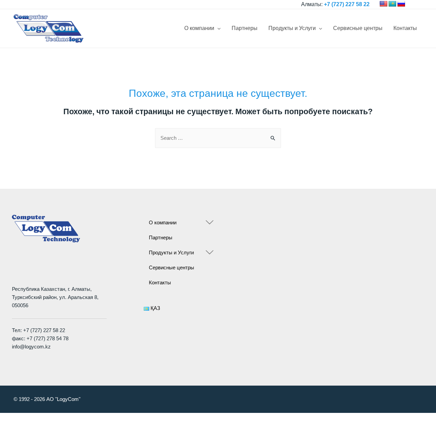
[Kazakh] (392, 4)
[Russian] (401, 4)
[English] (383, 4)
